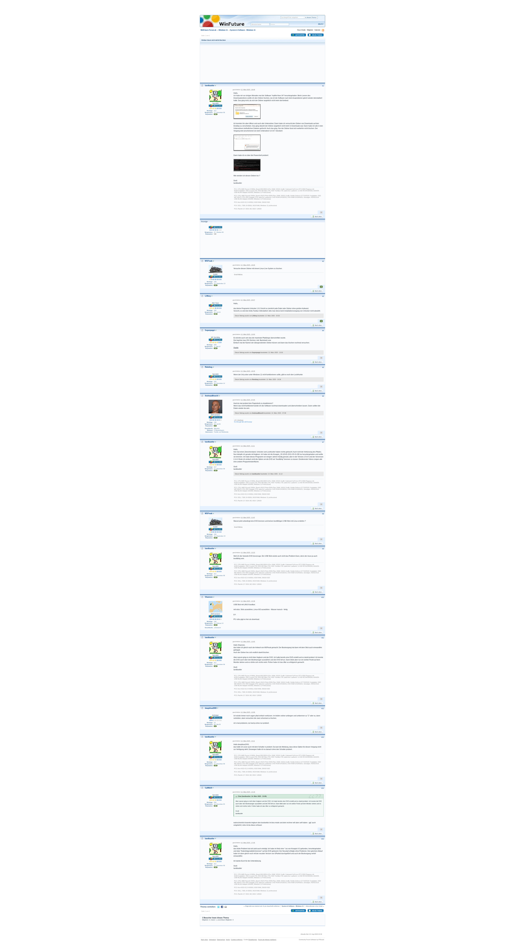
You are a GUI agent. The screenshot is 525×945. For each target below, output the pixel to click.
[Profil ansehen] (215, 85)
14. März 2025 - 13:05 (248, 641)
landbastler (209, 85)
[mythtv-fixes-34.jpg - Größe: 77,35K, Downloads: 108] (247, 143)
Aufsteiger (215, 715)
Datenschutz (221, 939)
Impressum (212, 939)
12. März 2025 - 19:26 (248, 265)
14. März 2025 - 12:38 (248, 601)
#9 (323, 549)
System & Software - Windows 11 (243, 30)
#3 (323, 296)
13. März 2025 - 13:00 (248, 334)
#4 (323, 330)
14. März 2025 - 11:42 (248, 517)
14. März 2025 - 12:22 (248, 552)
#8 (323, 514)
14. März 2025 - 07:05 (248, 400)
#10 (322, 597)
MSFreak (208, 261)
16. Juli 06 (217, 424)
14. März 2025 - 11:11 (248, 446)
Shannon (209, 597)
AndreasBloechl (211, 396)
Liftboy (208, 296)
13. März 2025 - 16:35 (248, 371)
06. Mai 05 (217, 724)
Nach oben (318, 216)
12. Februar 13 (218, 623)
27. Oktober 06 (219, 232)
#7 (323, 442)
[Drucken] (225, 907)
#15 (322, 839)
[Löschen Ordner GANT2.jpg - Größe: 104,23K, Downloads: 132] (247, 165)
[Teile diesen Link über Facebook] (222, 907)
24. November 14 (219, 383)
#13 (322, 737)
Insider (215, 274)
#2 (323, 261)
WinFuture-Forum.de (208, 30)
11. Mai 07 (217, 346)
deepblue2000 (211, 708)
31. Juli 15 (217, 312)
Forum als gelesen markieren (267, 939)
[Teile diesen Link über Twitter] (218, 907)
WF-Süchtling (215, 337)
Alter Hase (215, 303)
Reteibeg (208, 367)
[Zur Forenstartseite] (226, 23)
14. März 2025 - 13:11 (248, 741)
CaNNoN (208, 788)
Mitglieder (310, 30)
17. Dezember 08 (219, 112)
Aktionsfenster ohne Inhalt (314, 906)
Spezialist (215, 103)
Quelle (236, 348)
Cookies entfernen (237, 939)
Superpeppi (210, 330)
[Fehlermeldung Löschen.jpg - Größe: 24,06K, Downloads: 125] (247, 112)
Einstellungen (252, 939)
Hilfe (320, 24)
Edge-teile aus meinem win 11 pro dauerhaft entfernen (262, 906)
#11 (323, 638)
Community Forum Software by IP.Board (311, 939)
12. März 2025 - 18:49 (248, 89)
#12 (322, 708)
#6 (323, 396)
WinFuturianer (215, 415)
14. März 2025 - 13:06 (248, 712)
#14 (322, 788)
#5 (323, 367)
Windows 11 (223, 30)
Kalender (317, 30)
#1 (323, 86)
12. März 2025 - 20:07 (248, 300)
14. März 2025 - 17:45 (248, 842)
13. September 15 (219, 283)
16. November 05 (219, 804)
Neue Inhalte (301, 30)
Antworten (299, 35)
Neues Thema (317, 35)
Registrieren (309, 24)
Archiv (228, 939)
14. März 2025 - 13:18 (248, 792)
